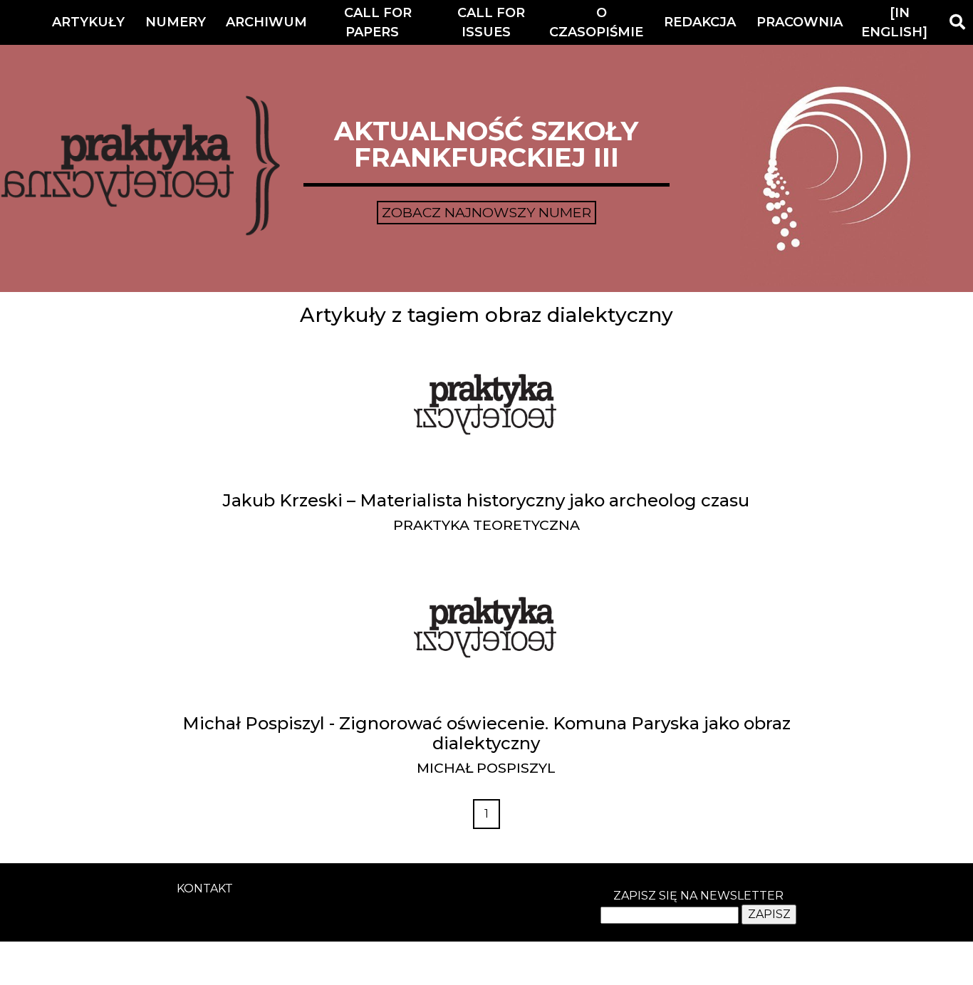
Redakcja (700, 22)
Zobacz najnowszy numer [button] (486, 212)
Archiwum (266, 22)
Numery (175, 22)
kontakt (205, 888)
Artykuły (88, 22)
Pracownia (799, 22)
